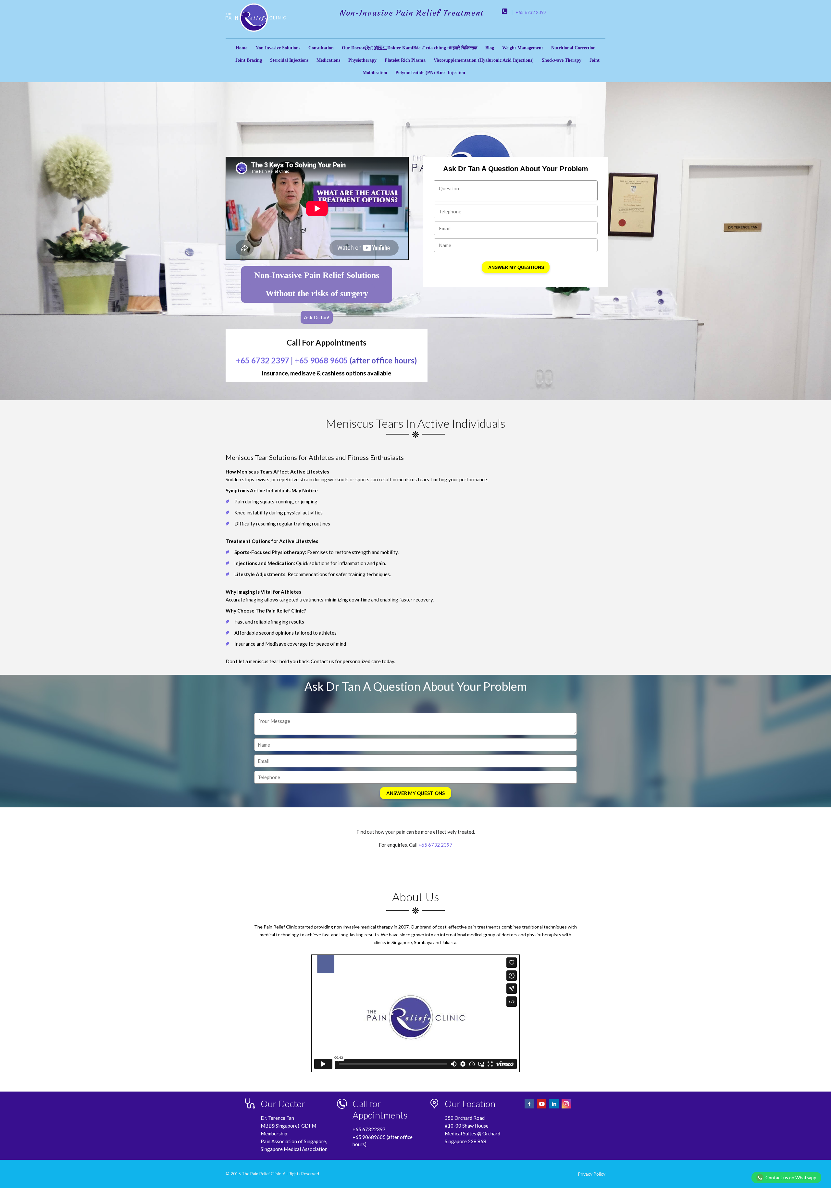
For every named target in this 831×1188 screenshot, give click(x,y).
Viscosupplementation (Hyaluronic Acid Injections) (484, 60)
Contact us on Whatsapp (790, 1177)
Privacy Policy (591, 1174)
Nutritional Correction (573, 47)
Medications (328, 60)
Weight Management (522, 47)
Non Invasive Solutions (277, 47)
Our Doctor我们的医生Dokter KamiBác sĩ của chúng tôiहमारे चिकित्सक (409, 47)
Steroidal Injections (289, 60)
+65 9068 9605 (321, 360)
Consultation (321, 47)
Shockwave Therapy (561, 60)
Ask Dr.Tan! (316, 317)
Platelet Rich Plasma (405, 60)
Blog (489, 47)
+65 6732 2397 (530, 12)
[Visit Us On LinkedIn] (554, 1107)
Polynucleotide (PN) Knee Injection (430, 72)
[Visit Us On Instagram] (566, 1107)
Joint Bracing (248, 60)
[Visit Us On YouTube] (542, 1107)
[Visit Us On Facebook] (530, 1107)
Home (241, 47)
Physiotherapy (362, 60)
